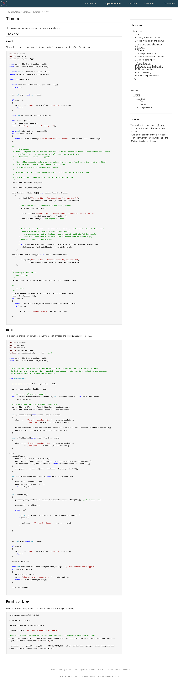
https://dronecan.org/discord (60, 669)
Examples (150, 3)
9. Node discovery (143, 63)
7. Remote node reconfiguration (149, 56)
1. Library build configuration (147, 37)
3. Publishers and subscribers (148, 44)
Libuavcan (27, 11)
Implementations (113, 3)
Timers (137, 95)
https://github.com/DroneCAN (87, 669)
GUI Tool (133, 3)
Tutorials (36, 11)
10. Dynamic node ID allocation (149, 66)
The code (141, 98)
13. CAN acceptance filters (147, 75)
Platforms (137, 31)
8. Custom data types (145, 60)
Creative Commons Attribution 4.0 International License (147, 128)
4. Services (140, 47)
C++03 (143, 104)
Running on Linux (144, 107)
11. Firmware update (144, 69)
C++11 (143, 101)
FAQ (134, 79)
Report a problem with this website (115, 669)
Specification (90, 3)
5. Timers (139, 50)
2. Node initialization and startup (149, 41)
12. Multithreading (143, 72)
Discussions (169, 3)
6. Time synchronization (146, 53)
